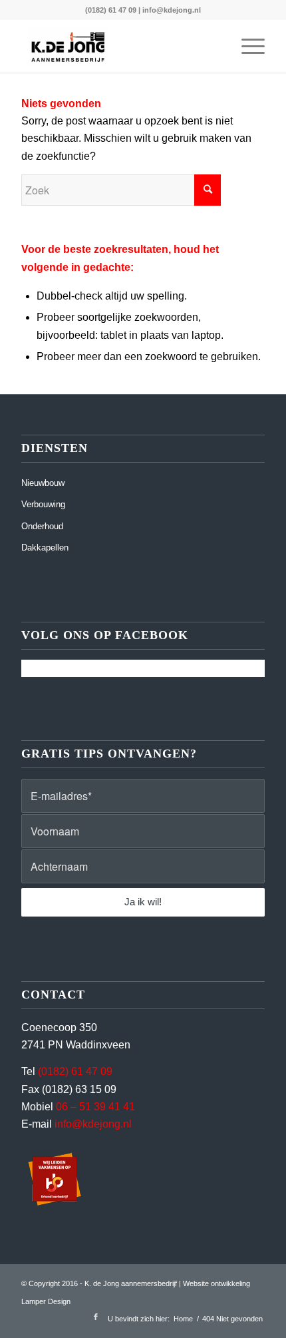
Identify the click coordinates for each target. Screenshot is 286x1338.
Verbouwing (43, 504)
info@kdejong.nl (171, 10)
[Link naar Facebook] (96, 1317)
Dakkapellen (45, 548)
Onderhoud (42, 526)
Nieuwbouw (43, 483)
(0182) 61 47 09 (110, 10)
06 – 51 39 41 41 (95, 1106)
